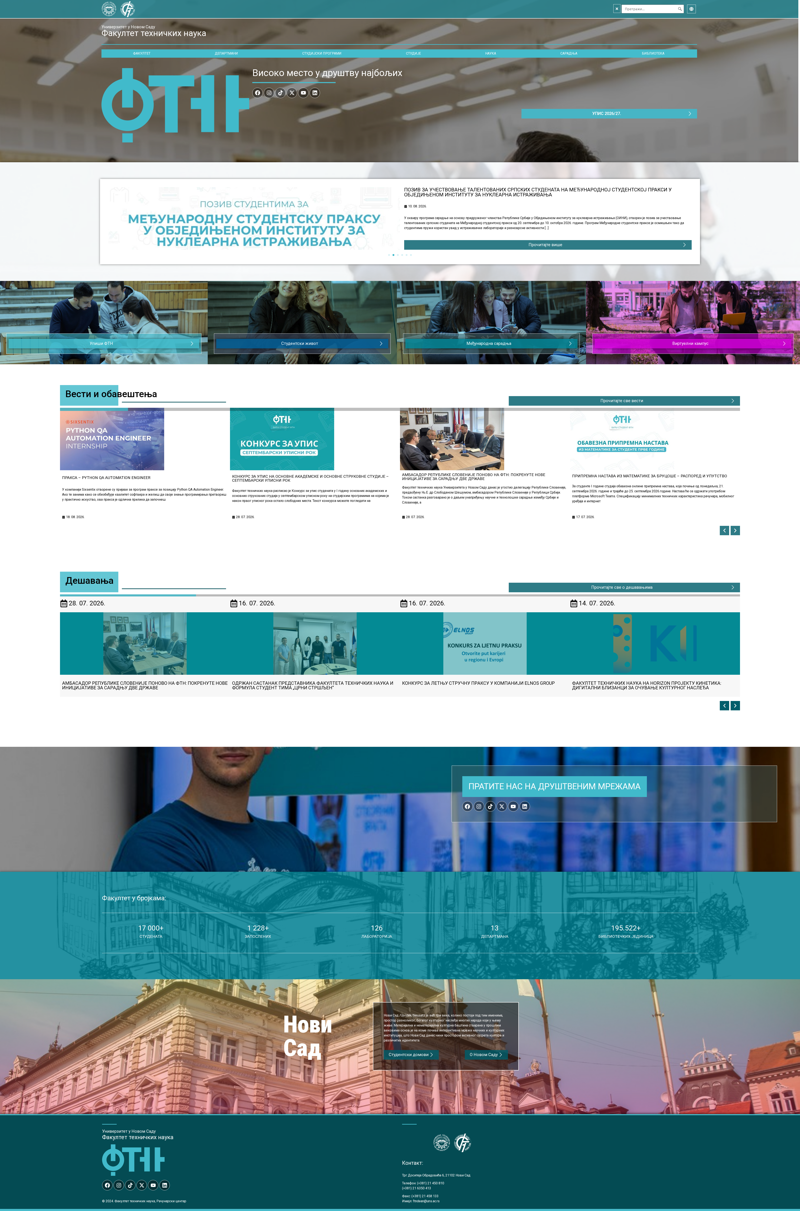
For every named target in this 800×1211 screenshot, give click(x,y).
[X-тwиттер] (292, 93)
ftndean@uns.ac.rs (426, 1201)
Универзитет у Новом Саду (128, 26)
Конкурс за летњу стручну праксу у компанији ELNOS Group (638, 476)
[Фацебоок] (257, 93)
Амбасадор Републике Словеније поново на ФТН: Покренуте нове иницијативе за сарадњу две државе (545, 190)
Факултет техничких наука (138, 1137)
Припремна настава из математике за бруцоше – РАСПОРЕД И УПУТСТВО (309, 476)
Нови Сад (307, 1036)
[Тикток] (280, 93)
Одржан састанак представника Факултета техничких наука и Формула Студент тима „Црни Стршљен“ (481, 478)
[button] (724, 530)
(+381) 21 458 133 (425, 1196)
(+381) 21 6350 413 (416, 1188)
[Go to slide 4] (402, 255)
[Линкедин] (315, 93)
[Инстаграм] (269, 93)
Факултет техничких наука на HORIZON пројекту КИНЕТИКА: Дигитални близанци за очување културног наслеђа (306, 685)
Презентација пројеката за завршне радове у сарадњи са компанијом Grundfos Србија (476, 685)
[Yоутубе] (303, 93)
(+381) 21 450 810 (430, 1183)
